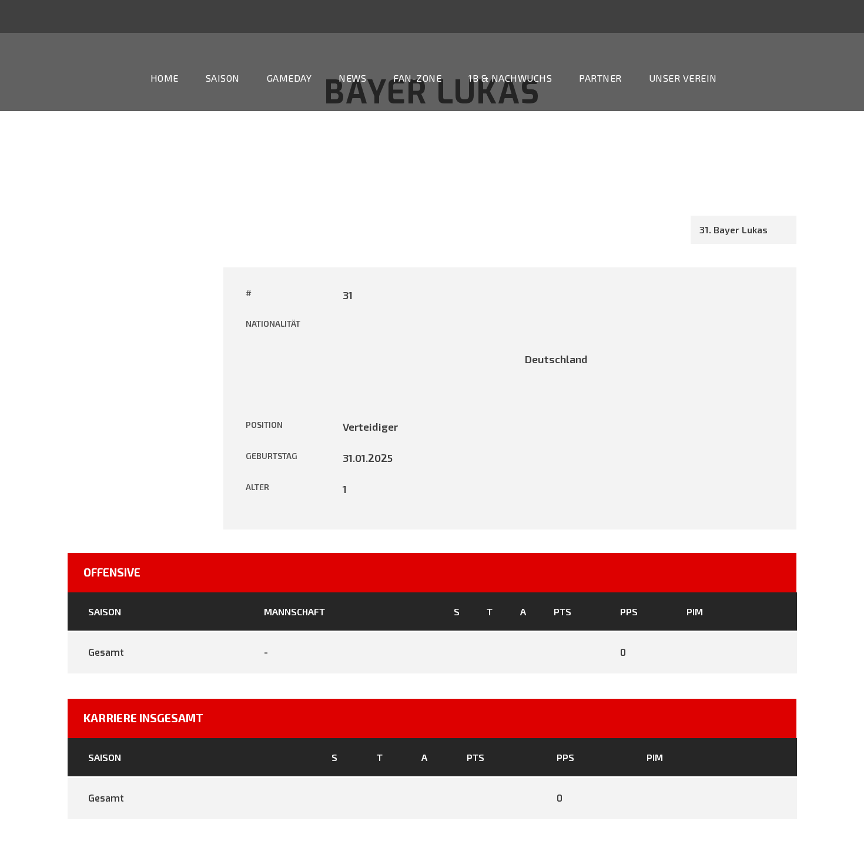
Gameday (289, 77)
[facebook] (796, 16)
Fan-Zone (417, 77)
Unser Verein (683, 77)
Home (164, 77)
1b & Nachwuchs (510, 77)
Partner (600, 77)
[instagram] (839, 16)
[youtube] (818, 16)
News (352, 77)
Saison (223, 77)
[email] (774, 16)
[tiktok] (752, 16)
